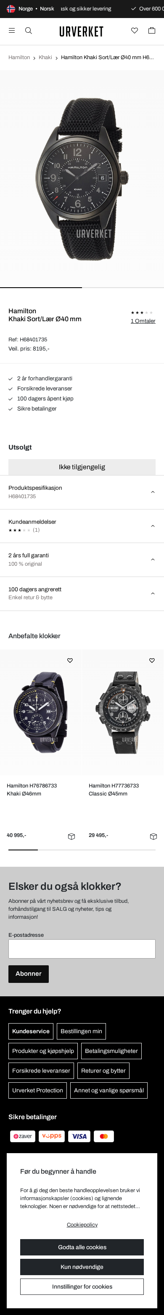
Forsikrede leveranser (44, 388)
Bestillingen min (81, 1031)
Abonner (29, 973)
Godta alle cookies (82, 1247)
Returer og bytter (103, 1071)
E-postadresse (26, 935)
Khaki (45, 57)
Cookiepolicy (82, 1225)
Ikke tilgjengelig (82, 466)
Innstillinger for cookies (82, 1287)
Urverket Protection (37, 1090)
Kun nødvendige (82, 1267)
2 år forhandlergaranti (44, 378)
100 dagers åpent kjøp (45, 398)
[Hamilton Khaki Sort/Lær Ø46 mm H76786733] (40, 712)
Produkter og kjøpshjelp (43, 1051)
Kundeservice (31, 1031)
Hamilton (19, 57)
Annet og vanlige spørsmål (109, 1090)
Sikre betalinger (36, 408)
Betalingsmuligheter (111, 1051)
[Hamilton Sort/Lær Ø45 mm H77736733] (122, 712)
